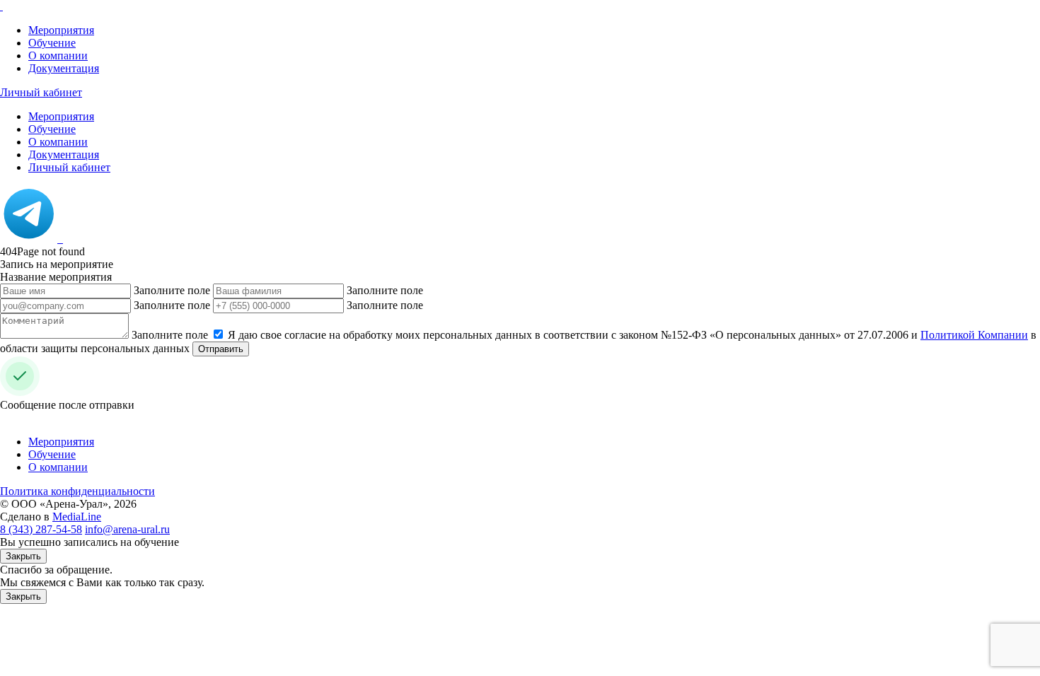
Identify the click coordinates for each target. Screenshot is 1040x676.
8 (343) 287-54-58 (41, 529)
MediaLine (76, 517)
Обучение (52, 43)
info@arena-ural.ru (127, 529)
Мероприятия (61, 30)
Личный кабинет (41, 92)
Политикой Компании (974, 335)
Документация (63, 68)
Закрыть (23, 556)
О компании (58, 55)
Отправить (220, 349)
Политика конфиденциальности (77, 491)
